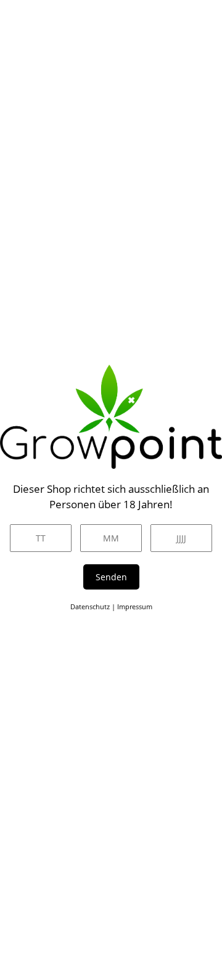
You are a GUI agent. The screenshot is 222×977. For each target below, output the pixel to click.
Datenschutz (90, 606)
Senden (111, 577)
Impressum (134, 606)
